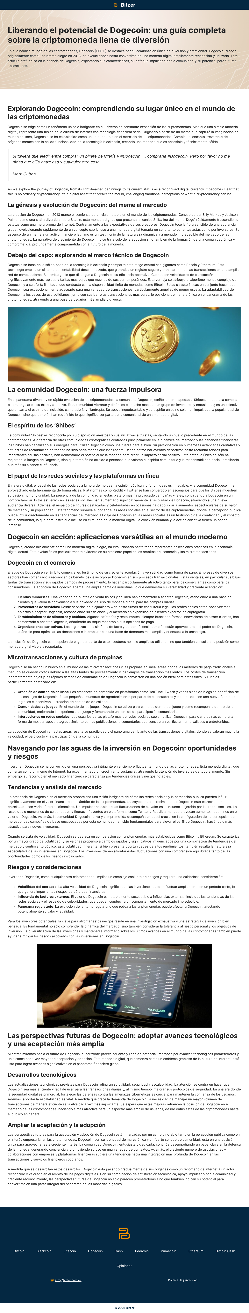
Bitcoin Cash (225, 1251)
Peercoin (142, 1251)
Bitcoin (19, 1251)
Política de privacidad (182, 1280)
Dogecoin (95, 1251)
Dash (119, 1251)
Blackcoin (44, 1251)
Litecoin (70, 1251)
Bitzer (128, 5)
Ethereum (196, 1251)
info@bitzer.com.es (68, 1280)
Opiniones (124, 1266)
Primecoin (168, 1251)
